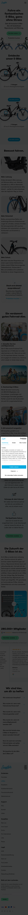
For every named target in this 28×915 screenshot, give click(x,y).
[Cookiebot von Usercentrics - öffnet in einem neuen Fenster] (20, 439)
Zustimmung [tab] (5, 442)
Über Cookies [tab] (22, 442)
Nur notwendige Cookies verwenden (14, 475)
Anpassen (13, 471)
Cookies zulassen (14, 467)
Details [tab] (14, 442)
